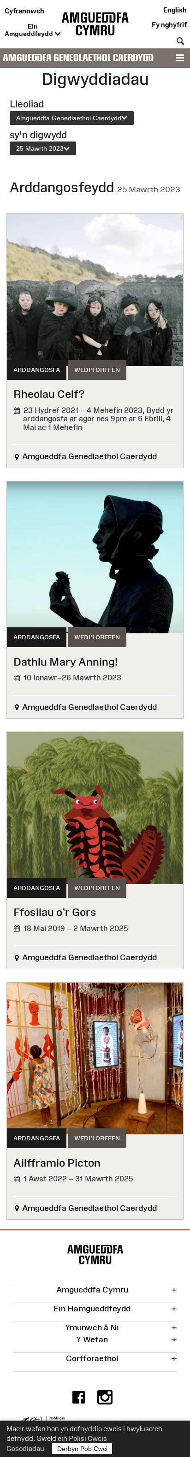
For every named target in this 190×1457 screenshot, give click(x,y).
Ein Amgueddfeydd (30, 30)
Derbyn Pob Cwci (82, 1448)
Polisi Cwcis (88, 1438)
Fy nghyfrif (169, 25)
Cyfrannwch (24, 11)
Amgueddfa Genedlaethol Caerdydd (78, 58)
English (175, 10)
